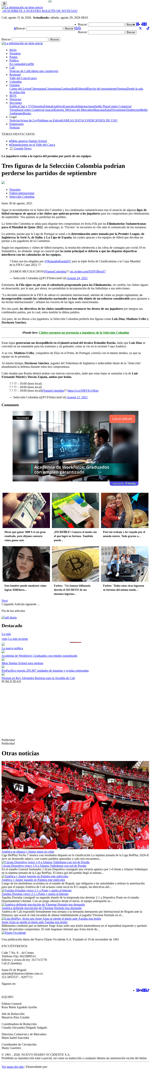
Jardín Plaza (101, 106)
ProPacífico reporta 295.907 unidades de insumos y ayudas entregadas (45, 670)
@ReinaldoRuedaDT (57, 261)
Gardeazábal (68, 88)
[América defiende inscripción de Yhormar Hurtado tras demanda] (43, 904)
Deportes (38, 106)
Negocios (15, 99)
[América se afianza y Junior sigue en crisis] (75, 848)
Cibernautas (38, 88)
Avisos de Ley (29, 120)
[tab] (18, 638)
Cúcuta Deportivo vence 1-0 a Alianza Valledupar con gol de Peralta (44, 865)
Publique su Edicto (49, 120)
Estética (14, 106)
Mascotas (99, 109)
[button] (15, 28)
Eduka (48, 106)
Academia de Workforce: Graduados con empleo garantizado (39, 655)
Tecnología (119, 109)
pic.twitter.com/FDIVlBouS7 (88, 271)
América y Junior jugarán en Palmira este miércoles (33, 879)
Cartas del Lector (20, 88)
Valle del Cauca (19, 78)
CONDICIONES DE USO (100, 120)
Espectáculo (70, 106)
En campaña (17, 64)
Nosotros (15, 53)
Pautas (13, 57)
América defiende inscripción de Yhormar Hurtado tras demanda (42, 908)
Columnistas (53, 88)
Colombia (15, 81)
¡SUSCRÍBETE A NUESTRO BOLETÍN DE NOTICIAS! (39, 11)
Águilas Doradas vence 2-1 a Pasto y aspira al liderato (35, 894)
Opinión (14, 85)
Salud (108, 109)
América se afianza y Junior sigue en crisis (28, 851)
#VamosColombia (55, 271)
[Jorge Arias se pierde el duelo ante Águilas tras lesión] (51, 918)
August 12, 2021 (77, 397)
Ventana (122, 88)
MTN (13, 95)
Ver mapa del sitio (13, 1066)
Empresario (16, 124)
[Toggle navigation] (4, 4)
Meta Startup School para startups (22, 663)
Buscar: (21, 28)
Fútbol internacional (21, 193)
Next (5, 600)
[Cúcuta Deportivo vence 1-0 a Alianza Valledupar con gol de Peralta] (45, 862)
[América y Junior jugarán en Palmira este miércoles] (35, 876)
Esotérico (57, 106)
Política (14, 60)
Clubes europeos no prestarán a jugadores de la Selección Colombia (84, 332)
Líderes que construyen (43, 71)
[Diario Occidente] (22, 7)
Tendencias (133, 109)
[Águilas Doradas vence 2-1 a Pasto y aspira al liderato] (37, 890)
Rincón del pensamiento (102, 88)
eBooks (26, 113)
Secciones (15, 102)
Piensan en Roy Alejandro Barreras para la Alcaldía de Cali (38, 678)
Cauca (33, 78)
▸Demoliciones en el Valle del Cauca (32, 144)
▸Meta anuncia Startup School (28, 141)
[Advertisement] (75, 710)
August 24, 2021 (77, 278)
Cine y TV (25, 106)
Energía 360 (61, 109)
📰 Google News (20, 148)
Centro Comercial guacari (38, 109)
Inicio (13, 50)
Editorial (81, 88)
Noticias (14, 120)
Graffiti (29, 64)
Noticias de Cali (19, 71)
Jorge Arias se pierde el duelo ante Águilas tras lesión (34, 922)
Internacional (86, 106)
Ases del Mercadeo (81, 109)
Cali (12, 67)
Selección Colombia (21, 196)
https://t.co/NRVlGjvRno (83, 390)
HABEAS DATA (72, 120)
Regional (15, 74)
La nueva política (12, 648)
